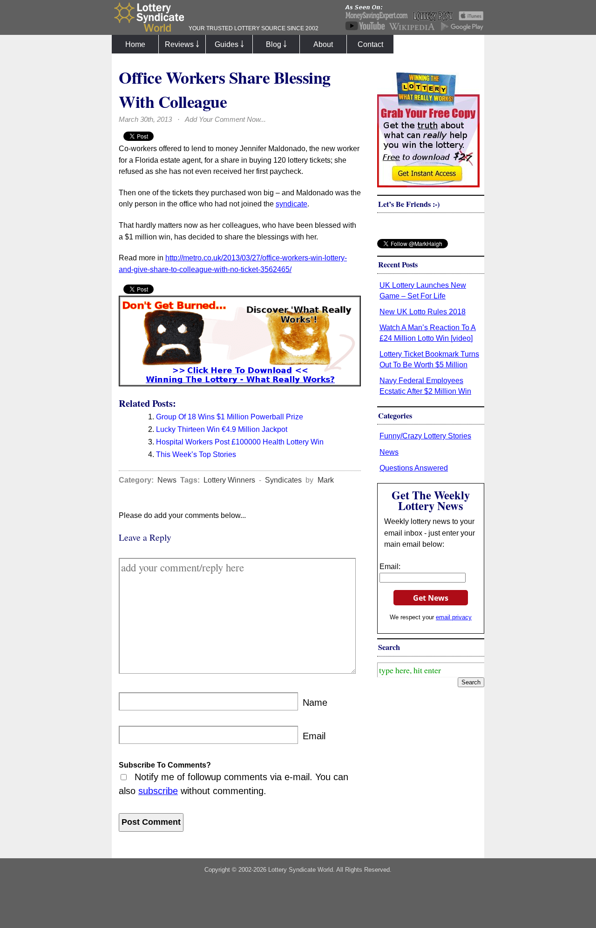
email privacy (454, 617)
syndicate (291, 203)
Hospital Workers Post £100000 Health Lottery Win (240, 441)
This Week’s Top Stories (196, 454)
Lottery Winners (229, 480)
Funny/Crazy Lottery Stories (425, 435)
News (166, 480)
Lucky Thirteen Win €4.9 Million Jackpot (221, 429)
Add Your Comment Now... (225, 119)
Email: (389, 566)
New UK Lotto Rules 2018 (422, 311)
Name (315, 702)
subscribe (158, 791)
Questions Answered (413, 468)
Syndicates (283, 480)
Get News (430, 598)
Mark (326, 480)
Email (314, 736)
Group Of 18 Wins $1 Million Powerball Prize (229, 416)
